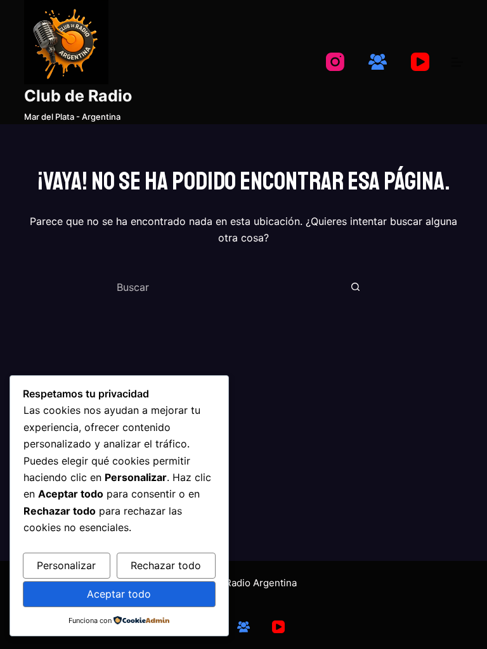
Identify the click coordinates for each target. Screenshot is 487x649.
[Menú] (457, 62)
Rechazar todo (166, 565)
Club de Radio (78, 95)
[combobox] (228, 287)
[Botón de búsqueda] (355, 287)
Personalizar (66, 565)
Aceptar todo (119, 594)
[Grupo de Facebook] (377, 62)
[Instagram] (335, 62)
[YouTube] (420, 62)
